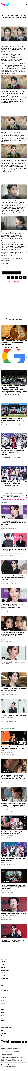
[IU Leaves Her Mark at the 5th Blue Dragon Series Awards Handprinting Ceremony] (14, 567)
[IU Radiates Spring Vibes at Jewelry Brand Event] (14, 653)
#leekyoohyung (4, 943)
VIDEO (3, 1003)
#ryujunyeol (3, 917)
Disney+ (3, 1018)
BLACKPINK (4, 990)
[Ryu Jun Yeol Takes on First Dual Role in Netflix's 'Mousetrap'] (14, 904)
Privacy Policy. (11, 1064)
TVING (3, 1015)
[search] (23, 4)
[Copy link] (24, 277)
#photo (9, 581)
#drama (20, 638)
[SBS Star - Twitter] (17, 1042)
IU (9, 281)
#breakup (15, 553)
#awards (5, 581)
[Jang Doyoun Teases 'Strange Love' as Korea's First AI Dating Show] (14, 823)
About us (4, 1033)
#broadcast (11, 752)
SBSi (22, 495)
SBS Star (3, 959)
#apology (3, 639)
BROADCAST (5, 970)
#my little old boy (5, 752)
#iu (1, 526)
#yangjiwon (3, 780)
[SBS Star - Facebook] (14, 1042)
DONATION (16, 281)
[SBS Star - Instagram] (12, 1042)
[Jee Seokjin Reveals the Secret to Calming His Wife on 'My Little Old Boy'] (14, 738)
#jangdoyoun (8, 809)
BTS (2, 988)
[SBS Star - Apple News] (23, 1042)
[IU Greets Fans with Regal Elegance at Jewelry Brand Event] (14, 706)
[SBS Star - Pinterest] (20, 1042)
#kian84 (3, 809)
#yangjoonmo (13, 780)
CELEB (3, 975)
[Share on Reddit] (20, 277)
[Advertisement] (14, 108)
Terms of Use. (4, 1064)
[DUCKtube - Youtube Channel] (26, 1042)
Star (2, 985)
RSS (2, 1030)
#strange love (15, 809)
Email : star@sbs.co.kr (15, 1051)
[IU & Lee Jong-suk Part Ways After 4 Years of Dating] (14, 540)
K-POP (3, 967)
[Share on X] (16, 277)
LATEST (3, 964)
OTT (2, 1010)
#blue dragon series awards (17, 609)
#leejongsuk (5, 553)
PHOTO (3, 1000)
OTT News (4, 1021)
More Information (6, 1027)
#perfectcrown (4, 638)
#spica (8, 780)
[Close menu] (25, 3)
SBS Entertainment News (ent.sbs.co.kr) (15, 498)
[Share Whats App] (8, 277)
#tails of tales (4, 890)
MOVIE (3, 973)
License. (17, 1064)
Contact (3, 1036)
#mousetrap (11, 943)
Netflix (3, 1012)
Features (3, 997)
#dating (10, 553)
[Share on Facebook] (12, 277)
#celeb (4, 526)
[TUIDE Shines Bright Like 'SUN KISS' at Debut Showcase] (14, 849)
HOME (3, 962)
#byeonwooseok (14, 638)
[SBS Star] (5, 1041)
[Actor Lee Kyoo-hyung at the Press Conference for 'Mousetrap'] (14, 931)
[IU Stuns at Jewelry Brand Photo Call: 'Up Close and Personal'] (14, 679)
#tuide (2, 862)
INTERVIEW (4, 978)
